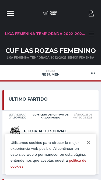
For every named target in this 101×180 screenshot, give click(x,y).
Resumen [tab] (50, 73)
